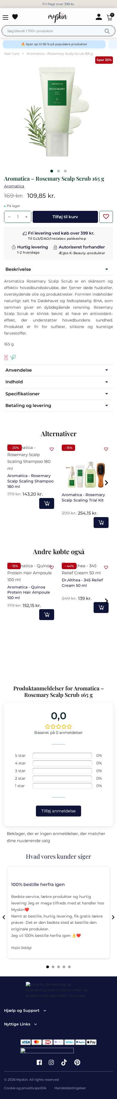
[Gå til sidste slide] (4, 917)
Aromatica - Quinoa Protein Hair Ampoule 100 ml (28, 592)
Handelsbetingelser (70, 1088)
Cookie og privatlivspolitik (25, 1088)
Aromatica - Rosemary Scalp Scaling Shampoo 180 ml (30, 481)
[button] (104, 214)
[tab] (47, 967)
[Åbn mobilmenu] (5, 17)
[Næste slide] (113, 917)
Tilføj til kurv (46, 503)
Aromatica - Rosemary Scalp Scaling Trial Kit (83, 497)
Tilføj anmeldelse (58, 810)
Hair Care (11, 53)
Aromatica (14, 186)
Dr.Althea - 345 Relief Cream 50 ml (82, 583)
